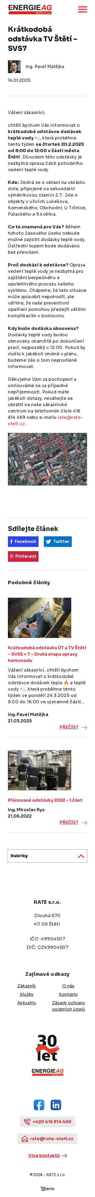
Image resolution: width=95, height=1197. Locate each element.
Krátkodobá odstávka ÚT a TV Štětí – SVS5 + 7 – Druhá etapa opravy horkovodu (47, 654)
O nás (68, 986)
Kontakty (68, 994)
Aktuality (26, 1003)
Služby (27, 994)
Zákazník (26, 986)
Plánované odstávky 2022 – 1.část (45, 800)
